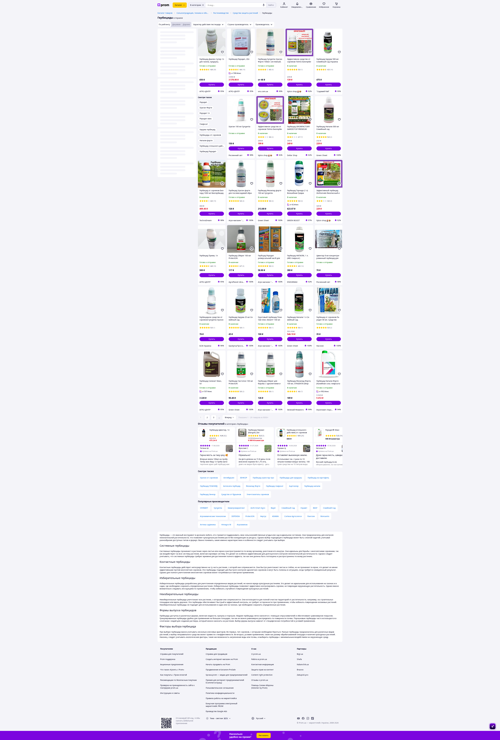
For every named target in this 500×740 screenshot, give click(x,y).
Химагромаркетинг (236, 508)
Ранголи (311, 516)
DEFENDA (236, 516)
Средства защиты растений (245, 13)
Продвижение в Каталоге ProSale (221, 669)
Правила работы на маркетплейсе (221, 698)
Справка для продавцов (216, 654)
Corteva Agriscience (293, 516)
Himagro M (226, 524)
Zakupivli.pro (302, 675)
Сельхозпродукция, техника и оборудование (193, 13)
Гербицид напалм (312, 486)
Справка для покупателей (171, 654)
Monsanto (324, 516)
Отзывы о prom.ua (259, 680)
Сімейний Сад (329, 508)
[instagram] (307, 718)
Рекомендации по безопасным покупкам (178, 680)
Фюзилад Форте (253, 486)
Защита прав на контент (262, 669)
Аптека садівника (208, 524)
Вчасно (300, 669)
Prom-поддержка (167, 659)
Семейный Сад (288, 508)
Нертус (263, 516)
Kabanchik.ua (303, 664)
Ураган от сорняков (209, 477)
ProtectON (249, 516)
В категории (195, 5)
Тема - (216, 718)
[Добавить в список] (222, 52)
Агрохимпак (242, 524)
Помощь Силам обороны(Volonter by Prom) (262, 686)
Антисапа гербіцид (231, 486)
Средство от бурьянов (231, 494)
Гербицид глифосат (274, 486)
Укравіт (304, 508)
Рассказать (263, 735)
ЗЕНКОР (243, 477)
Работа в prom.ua (259, 659)
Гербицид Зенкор (207, 494)
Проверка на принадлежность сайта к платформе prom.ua (177, 686)
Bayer (273, 508)
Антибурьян (228, 477)
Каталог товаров (165, 13)
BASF (315, 508)
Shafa (299, 659)
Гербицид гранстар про (263, 477)
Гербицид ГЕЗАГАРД (208, 486)
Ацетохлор (294, 486)
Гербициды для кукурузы (291, 477)
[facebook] (303, 718)
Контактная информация (262, 664)
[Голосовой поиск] (263, 5)
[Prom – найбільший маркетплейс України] (163, 5)
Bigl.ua (300, 654)
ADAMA (275, 516)
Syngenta (218, 508)
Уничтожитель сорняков (258, 494)
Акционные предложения (171, 664)
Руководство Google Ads (216, 711)
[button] (211, 85)
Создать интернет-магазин (218, 659)
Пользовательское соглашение (220, 688)
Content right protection (262, 675)
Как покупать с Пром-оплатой (173, 675)
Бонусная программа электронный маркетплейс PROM (221, 704)
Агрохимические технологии (213, 516)
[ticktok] (312, 718)
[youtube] (298, 718)
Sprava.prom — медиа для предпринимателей (226, 675)
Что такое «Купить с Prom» (172, 669)
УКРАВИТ (204, 508)
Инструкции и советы (170, 693)
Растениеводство (221, 13)
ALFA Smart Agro (258, 508)
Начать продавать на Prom (218, 664)
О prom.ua (256, 654)
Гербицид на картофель (318, 477)
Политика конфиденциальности (220, 693)
